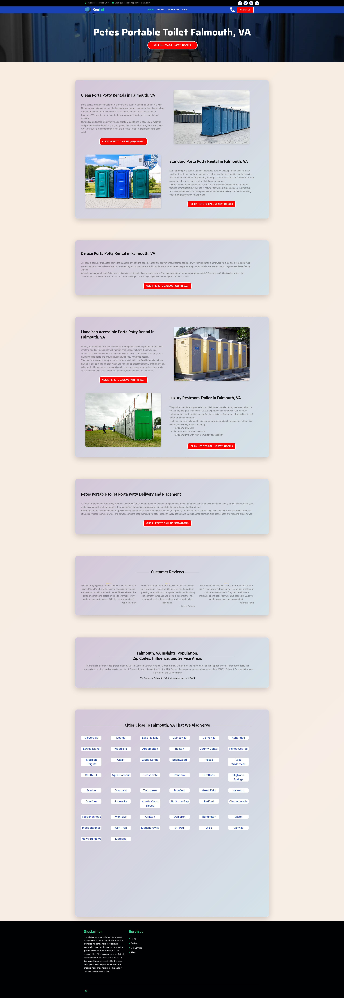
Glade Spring (150, 759)
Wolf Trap (120, 827)
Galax (120, 759)
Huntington (209, 816)
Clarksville (209, 737)
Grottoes (209, 775)
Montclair (121, 816)
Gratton (150, 816)
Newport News (91, 838)
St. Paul (179, 827)
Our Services (173, 9)
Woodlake (120, 748)
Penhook (179, 775)
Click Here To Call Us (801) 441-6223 (172, 45)
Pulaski (209, 759)
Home (151, 9)
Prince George (238, 748)
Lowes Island (91, 748)
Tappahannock (91, 816)
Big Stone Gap (179, 801)
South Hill (91, 775)
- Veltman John (246, 602)
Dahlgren (179, 816)
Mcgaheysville (150, 827)
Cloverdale (91, 737)
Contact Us (245, 10)
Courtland (120, 790)
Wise (209, 827)
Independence (91, 827)
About (185, 9)
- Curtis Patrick (187, 606)
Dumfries (91, 801)
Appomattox (150, 748)
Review (160, 9)
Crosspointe (150, 775)
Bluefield (179, 790)
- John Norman (128, 602)
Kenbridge (238, 737)
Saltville (238, 827)
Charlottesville (238, 801)
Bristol (238, 816)
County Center (209, 748)
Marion (91, 790)
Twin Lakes (150, 790)
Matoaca (120, 838)
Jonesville (120, 801)
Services (136, 931)
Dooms (120, 737)
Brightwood (179, 759)
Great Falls (209, 790)
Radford (209, 801)
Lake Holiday (150, 737)
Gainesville (179, 737)
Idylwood (238, 790)
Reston (179, 748)
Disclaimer (93, 931)
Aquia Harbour (121, 775)
